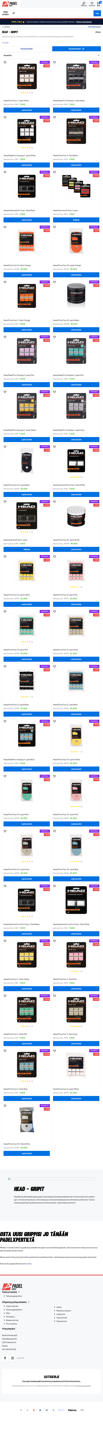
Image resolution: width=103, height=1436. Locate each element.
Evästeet (20, 1358)
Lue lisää (5, 43)
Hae (97, 13)
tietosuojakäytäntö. (83, 1386)
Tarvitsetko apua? (94, 27)
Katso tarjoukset (84, 21)
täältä (29, 1263)
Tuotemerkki (26, 48)
